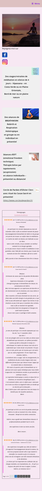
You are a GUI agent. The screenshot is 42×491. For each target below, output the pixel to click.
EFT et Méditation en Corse (31, 220)
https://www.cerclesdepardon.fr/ (18, 200)
